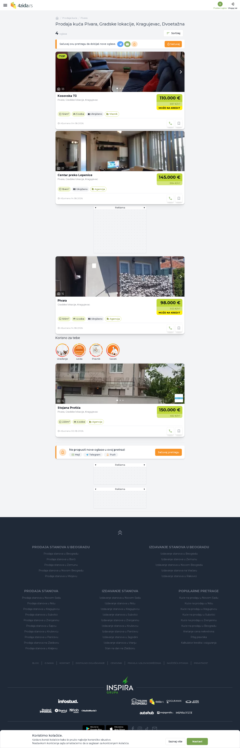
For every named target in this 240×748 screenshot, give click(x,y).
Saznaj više (175, 741)
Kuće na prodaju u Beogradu (198, 625)
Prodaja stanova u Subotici (41, 614)
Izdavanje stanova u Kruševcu (120, 625)
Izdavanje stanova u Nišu (120, 603)
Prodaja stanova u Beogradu (61, 553)
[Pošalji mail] (154, 728)
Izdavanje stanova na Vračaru (179, 570)
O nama (49, 663)
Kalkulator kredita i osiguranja (198, 642)
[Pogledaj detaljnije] (120, 72)
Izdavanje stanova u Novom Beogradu (179, 564)
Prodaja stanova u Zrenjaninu (41, 620)
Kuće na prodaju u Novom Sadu (198, 597)
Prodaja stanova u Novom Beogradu (61, 570)
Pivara (84, 18)
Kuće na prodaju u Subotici (198, 614)
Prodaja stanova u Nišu (41, 603)
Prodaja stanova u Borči (61, 559)
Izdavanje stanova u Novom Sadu (120, 597)
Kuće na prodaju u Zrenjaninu (199, 620)
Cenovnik (116, 663)
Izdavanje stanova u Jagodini (120, 637)
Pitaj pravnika (199, 637)
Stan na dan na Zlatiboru (120, 648)
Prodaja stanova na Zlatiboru (41, 642)
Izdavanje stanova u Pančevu (120, 631)
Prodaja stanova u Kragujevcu (41, 609)
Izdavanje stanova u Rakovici (179, 576)
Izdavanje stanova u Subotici (120, 614)
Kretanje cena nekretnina (198, 631)
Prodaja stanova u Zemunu (61, 564)
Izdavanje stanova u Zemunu (179, 559)
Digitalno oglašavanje (90, 663)
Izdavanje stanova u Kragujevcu (120, 609)
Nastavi (197, 741)
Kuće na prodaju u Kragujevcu (198, 609)
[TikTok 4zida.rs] (147, 729)
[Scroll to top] (120, 532)
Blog (35, 663)
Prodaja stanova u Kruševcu (41, 631)
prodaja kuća (69, 18)
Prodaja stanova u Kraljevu (41, 648)
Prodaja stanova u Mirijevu (61, 576)
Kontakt (65, 663)
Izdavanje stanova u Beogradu (179, 553)
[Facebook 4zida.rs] (133, 729)
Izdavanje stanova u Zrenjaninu (120, 620)
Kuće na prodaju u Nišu (199, 603)
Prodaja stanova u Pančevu (41, 637)
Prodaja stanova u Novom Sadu (41, 597)
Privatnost (201, 663)
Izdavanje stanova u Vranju (120, 642)
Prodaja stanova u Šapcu (41, 625)
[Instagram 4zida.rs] (140, 729)
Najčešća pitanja (177, 663)
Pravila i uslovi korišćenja (144, 663)
